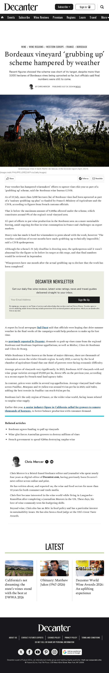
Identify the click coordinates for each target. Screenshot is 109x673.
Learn (82, 17)
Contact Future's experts (32, 637)
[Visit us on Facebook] (29, 652)
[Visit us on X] (21, 652)
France (70, 47)
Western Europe (55, 47)
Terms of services (37, 306)
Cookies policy (54, 637)
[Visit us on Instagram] (54, 652)
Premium (58, 17)
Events (11, 17)
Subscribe (63, 7)
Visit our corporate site (91, 660)
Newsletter (99, 178)
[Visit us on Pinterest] (46, 652)
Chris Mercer (44, 87)
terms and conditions (90, 637)
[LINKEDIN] (52, 462)
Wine (23, 47)
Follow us (85, 178)
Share (12, 178)
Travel (93, 17)
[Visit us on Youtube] (38, 652)
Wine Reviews (41, 17)
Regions (71, 17)
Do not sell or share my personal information (54, 642)
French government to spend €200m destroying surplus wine (42, 439)
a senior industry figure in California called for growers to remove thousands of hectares (52, 409)
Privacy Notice (78, 306)
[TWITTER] (47, 462)
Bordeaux (82, 47)
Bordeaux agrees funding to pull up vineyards (34, 429)
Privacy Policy (71, 637)
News (78, 87)
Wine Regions (36, 47)
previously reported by (27, 341)
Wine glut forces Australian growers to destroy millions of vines (44, 434)
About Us (13, 637)
